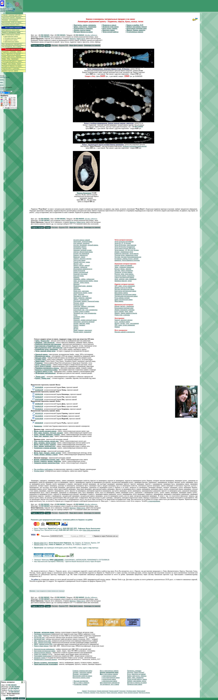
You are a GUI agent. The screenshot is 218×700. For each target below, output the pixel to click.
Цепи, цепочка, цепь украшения (125, 279)
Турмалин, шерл (79, 316)
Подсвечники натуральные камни (126, 296)
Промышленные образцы (42, 652)
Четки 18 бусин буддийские (124, 241)
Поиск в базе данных (41, 646)
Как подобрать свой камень (43, 469)
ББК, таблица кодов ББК (42, 642)
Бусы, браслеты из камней (11, 54)
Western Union (39, 543)
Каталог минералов (102, 691)
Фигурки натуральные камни (124, 289)
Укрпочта (72, 38)
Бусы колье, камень (110, 28)
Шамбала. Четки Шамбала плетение (127, 260)
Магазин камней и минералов (125, 332)
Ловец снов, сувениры (122, 315)
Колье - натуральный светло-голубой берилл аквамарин (103, 144)
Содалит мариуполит (80, 308)
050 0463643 (45, 35)
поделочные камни (10, 40)
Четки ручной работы (110, 32)
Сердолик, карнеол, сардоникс (84, 306)
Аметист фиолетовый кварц (83, 252)
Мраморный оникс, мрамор (82, 286)
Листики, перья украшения (124, 270)
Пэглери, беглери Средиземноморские (128, 257)
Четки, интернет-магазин (131, 692)
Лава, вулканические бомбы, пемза (85, 281)
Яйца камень (119, 301)
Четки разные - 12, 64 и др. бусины (127, 250)
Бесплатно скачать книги (10, 25)
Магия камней (141, 691)
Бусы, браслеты (101, 692)
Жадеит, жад (77, 264)
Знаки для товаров (40, 654)
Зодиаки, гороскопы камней (82, 672)
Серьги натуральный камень (124, 277)
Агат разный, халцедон (81, 243)
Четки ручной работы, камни (12, 61)
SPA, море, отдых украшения (125, 286)
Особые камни (39, 471)
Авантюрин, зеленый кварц (82, 241)
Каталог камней (113, 691)
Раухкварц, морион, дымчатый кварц (86, 301)
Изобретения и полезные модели (45, 659)
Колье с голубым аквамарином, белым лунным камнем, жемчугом (109, 123)
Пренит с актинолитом (81, 299)
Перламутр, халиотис (80, 296)
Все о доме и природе (81, 683)
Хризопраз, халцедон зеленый (83, 322)
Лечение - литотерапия (10, 20)
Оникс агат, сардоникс (81, 291)
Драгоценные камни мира (10, 30)
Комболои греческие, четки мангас (127, 253)
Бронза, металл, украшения (124, 306)
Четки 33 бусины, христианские (125, 245)
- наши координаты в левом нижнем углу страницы (47, 591)
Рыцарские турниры (81, 684)
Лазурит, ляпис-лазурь (81, 282)
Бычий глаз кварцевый (81, 253)
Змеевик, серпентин (80, 267)
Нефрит (76, 287)
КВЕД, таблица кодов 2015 (43, 644)
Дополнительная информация (44, 649)
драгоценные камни (10, 36)
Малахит (76, 284)
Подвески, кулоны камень (123, 272)
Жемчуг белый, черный (81, 265)
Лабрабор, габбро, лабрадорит (83, 279)
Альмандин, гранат (80, 248)
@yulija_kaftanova (14, 690)
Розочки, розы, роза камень (124, 274)
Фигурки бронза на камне (83, 32)
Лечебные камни (131, 691)
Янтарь (75, 328)
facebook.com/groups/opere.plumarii (135, 146)
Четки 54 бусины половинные (125, 247)
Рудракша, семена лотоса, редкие (126, 259)
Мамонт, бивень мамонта (136, 30)
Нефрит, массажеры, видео (11, 64)
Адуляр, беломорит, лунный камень (85, 245)
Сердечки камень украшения (124, 276)
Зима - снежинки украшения (124, 267)
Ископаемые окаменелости (82, 269)
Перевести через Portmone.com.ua (106, 536)
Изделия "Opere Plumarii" (135, 672)
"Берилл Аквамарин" (84, 193)
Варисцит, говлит (79, 257)
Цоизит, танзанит (79, 325)
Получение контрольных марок (44, 651)
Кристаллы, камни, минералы (85, 25)
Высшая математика (81, 681)
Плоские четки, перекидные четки (126, 255)
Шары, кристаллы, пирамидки (85, 27)
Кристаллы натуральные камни (125, 291)
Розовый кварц (78, 305)
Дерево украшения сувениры (124, 310)
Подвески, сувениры (134, 671)
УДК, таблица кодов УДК (42, 641)
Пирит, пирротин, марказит (82, 298)
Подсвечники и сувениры (10, 68)
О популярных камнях (135, 32)
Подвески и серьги (109, 25)
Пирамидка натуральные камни (125, 294)
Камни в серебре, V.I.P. (135, 25)
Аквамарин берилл (79, 247)
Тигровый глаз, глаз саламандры (84, 313)
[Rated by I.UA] (15, 93)
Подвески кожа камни (111, 27)
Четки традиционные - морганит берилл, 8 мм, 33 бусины (108, 69)
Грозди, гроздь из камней (123, 265)
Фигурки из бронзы (144, 692)
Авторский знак (39, 637)
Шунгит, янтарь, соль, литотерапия (127, 323)
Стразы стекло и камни (81, 311)
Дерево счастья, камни (10, 71)
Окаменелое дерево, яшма (82, 293)
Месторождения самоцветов (12, 44)
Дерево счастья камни (82, 30)
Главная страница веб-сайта (11, 15)
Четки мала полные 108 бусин (125, 248)
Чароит (75, 327)
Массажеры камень (121, 293)
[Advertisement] (176, 5)
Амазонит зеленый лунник (82, 250)
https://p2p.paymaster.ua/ (91, 530)
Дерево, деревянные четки (124, 252)
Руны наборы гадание (122, 298)
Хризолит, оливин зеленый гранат (85, 320)
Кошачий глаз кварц (80, 274)
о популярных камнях (11, 35)
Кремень (76, 277)
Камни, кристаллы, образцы (11, 56)
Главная (84, 691)
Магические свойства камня (11, 22)
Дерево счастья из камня (123, 287)
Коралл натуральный (80, 272)
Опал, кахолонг (78, 294)
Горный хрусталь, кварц (81, 262)
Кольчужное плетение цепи (137, 28)
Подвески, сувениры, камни (11, 52)
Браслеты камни (109, 30)
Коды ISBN (38, 636)
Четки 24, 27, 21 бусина (123, 243)
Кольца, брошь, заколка (123, 269)
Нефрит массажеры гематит (137, 27)
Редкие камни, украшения (82, 332)
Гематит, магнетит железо (82, 259)
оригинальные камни (11, 41)
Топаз (75, 315)
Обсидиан (76, 289)
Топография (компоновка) (43, 656)
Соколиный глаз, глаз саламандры (85, 310)
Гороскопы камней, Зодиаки (11, 17)
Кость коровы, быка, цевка (124, 311)
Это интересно (92, 691)
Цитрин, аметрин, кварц (81, 323)
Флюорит (76, 318)
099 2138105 (138, 127)
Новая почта (81, 38)
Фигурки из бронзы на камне (11, 66)
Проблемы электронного (42, 634)
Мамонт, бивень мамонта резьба (126, 313)
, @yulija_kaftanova (90, 35)
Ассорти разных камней (81, 240)
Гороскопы (122, 691)
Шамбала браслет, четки (123, 281)
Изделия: (79, 692)
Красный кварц (78, 276)
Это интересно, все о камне (11, 46)
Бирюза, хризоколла (80, 255)
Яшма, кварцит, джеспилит (82, 330)
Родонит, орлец (78, 303)
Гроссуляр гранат (79, 260)
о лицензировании (154, 501)
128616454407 (59, 560)
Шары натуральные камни (124, 299)
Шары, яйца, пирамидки (10, 59)
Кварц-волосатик (79, 270)
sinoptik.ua (3, 88)
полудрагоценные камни (12, 38)
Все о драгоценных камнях (109, 671)
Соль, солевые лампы (122, 322)
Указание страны (40, 658)
